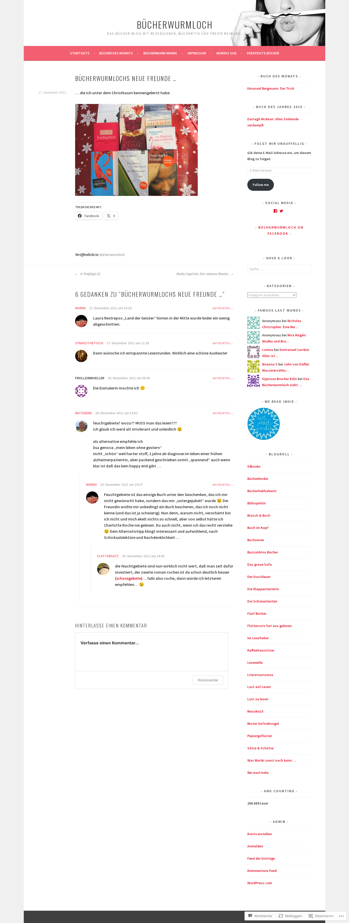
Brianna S (269, 364)
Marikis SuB (226, 53)
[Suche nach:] (279, 269)
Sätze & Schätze (260, 748)
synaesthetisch (89, 343)
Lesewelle (255, 662)
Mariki (80, 308)
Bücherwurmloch (175, 24)
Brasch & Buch (258, 515)
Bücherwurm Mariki (160, 53)
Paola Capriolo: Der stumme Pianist (203, 274)
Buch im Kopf (258, 527)
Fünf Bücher (256, 613)
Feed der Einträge (261, 858)
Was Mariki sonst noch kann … (271, 760)
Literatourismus (260, 674)
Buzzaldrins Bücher (262, 552)
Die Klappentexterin (263, 589)
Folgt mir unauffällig (279, 143)
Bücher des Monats (116, 53)
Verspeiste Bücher (263, 53)
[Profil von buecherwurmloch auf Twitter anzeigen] (281, 211)
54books (254, 466)
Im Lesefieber (258, 638)
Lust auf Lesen (259, 686)
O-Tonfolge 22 (89, 274)
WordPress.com (259, 883)
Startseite (79, 53)
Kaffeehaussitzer (260, 650)
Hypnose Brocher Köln (279, 378)
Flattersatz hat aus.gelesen (269, 625)
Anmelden (255, 846)
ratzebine (83, 413)
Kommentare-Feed (262, 870)
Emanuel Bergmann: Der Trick (270, 88)
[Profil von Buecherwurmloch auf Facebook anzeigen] (275, 211)
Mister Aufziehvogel (263, 723)
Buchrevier (255, 540)
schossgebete (128, 578)
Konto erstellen (259, 834)
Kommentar (208, 680)
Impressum (197, 53)
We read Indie (258, 772)
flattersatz (108, 556)
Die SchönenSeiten (262, 601)
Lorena (267, 349)
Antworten (221, 308)
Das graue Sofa (259, 564)
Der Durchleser (259, 576)
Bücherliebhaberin (261, 491)
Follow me (261, 184)
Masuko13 (255, 711)
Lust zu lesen (257, 699)
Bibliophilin (256, 503)
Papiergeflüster (259, 735)
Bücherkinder (257, 478)
